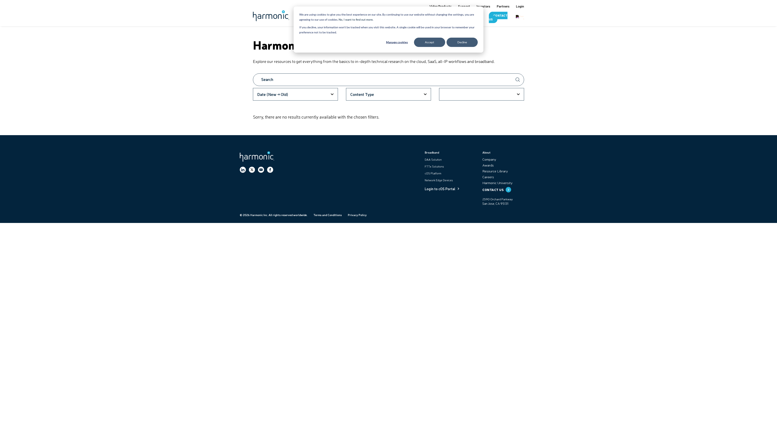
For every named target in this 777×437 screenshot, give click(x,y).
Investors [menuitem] (483, 6)
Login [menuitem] (520, 6)
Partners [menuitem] (503, 6)
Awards (488, 165)
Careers (488, 176)
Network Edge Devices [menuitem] (439, 180)
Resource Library (495, 171)
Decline (462, 42)
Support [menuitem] (464, 6)
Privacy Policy (357, 215)
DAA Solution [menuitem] (433, 159)
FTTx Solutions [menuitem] (434, 166)
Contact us (498, 17)
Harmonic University (497, 182)
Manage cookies (397, 42)
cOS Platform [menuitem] (433, 173)
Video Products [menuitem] (440, 6)
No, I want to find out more (356, 19)
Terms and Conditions (327, 215)
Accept (429, 42)
